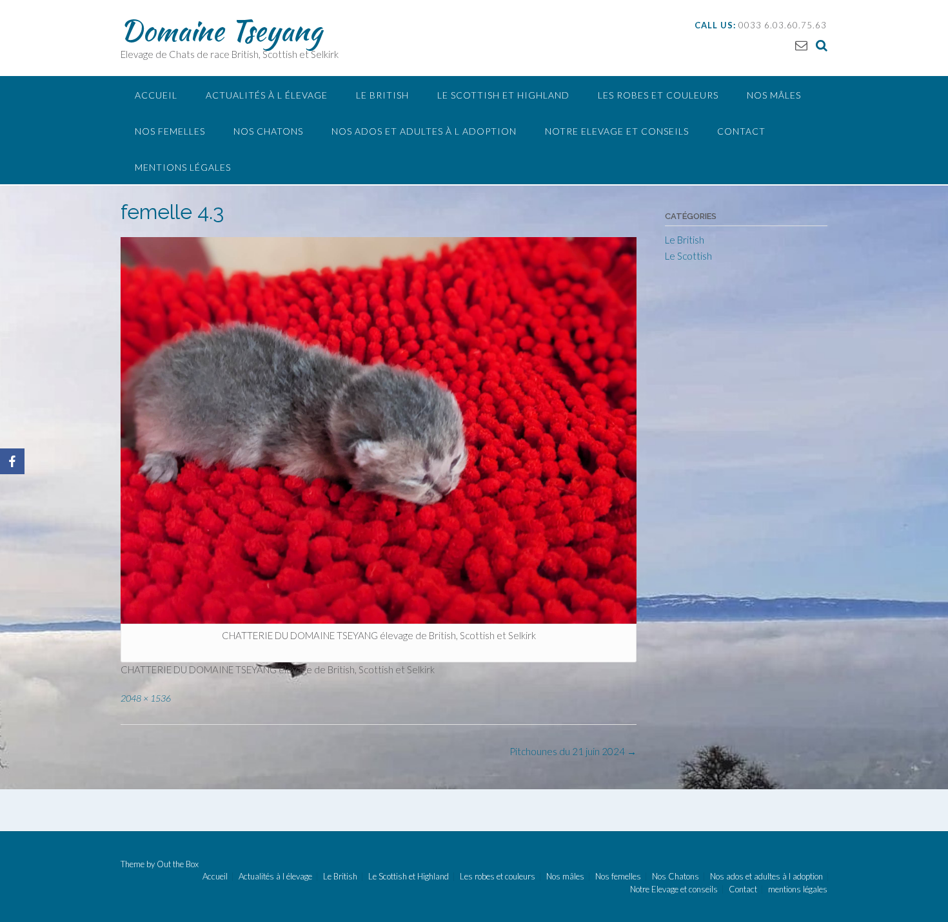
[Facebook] (12, 461)
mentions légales (183, 167)
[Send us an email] (801, 44)
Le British (382, 95)
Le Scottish (688, 256)
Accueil (156, 95)
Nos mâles (774, 95)
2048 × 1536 (146, 698)
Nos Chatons (268, 131)
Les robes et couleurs (658, 95)
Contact (741, 131)
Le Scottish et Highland (503, 95)
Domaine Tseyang (221, 30)
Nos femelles (170, 131)
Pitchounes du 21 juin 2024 (573, 751)
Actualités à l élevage (267, 95)
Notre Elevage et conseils (617, 131)
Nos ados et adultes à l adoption (424, 131)
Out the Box (178, 864)
